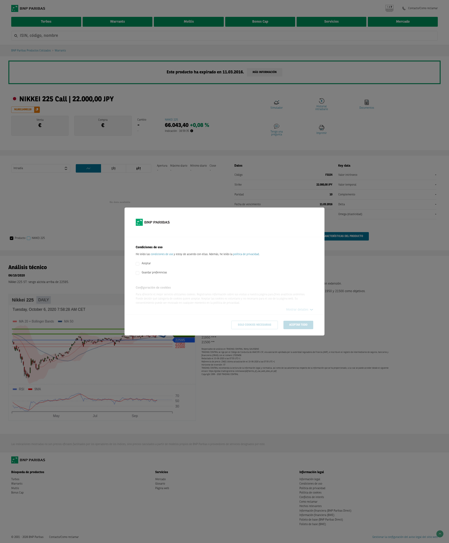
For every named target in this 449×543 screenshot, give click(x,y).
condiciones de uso (162, 254)
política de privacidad (246, 254)
